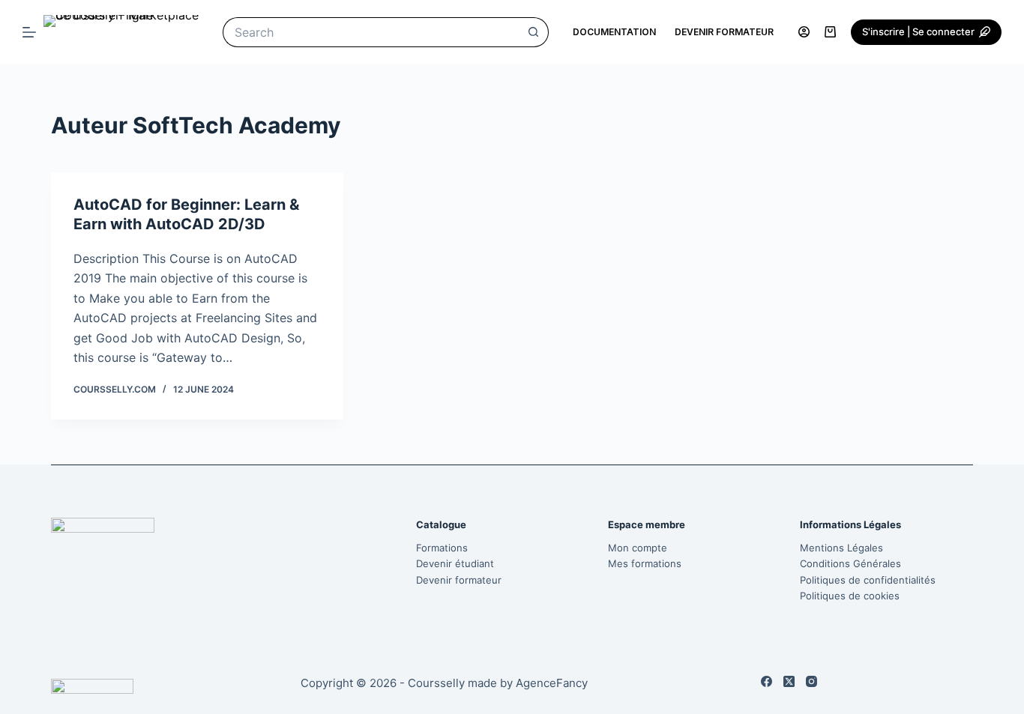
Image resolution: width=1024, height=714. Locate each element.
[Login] (804, 31)
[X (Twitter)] (789, 681)
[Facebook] (766, 681)
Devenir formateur (724, 31)
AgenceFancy (552, 683)
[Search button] (534, 32)
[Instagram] (811, 681)
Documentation (614, 31)
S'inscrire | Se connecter (918, 31)
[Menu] (29, 32)
